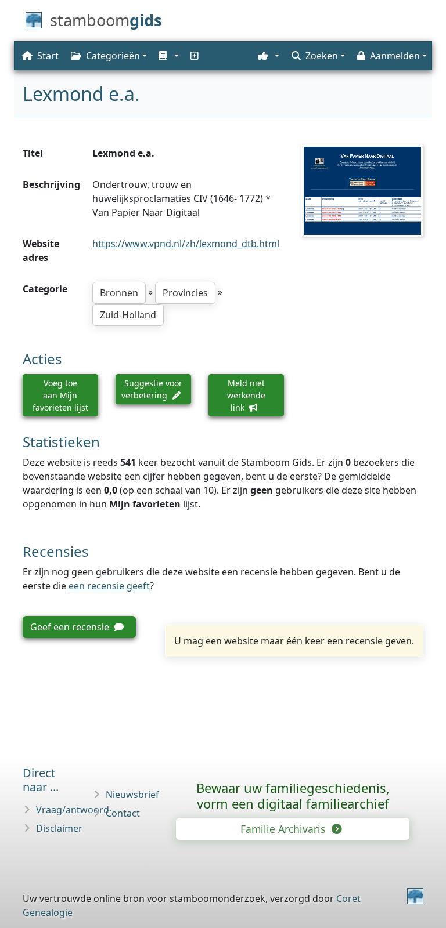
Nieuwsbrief (132, 794)
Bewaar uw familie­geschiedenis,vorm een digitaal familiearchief (293, 795)
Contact (123, 813)
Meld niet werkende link (246, 395)
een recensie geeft (109, 585)
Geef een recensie (71, 627)
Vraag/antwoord (72, 809)
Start (48, 55)
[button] (168, 56)
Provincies (185, 293)
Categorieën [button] (113, 55)
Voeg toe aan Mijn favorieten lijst (60, 395)
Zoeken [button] (321, 55)
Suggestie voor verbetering (151, 389)
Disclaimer (59, 828)
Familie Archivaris (284, 829)
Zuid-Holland (128, 315)
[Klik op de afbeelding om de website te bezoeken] (362, 190)
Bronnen (119, 293)
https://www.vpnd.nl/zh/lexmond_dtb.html (185, 243)
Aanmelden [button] (395, 55)
